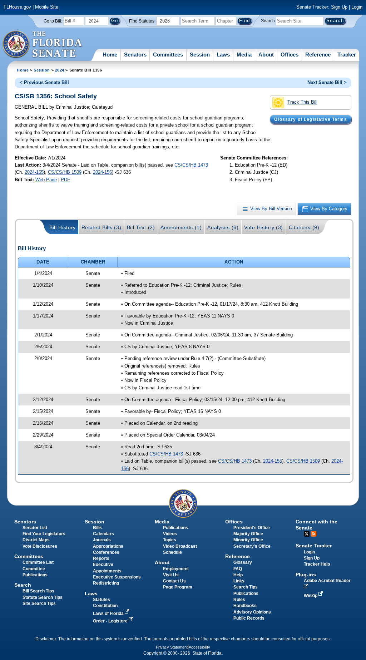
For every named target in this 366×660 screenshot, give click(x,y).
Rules (239, 599)
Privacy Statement (172, 647)
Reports (101, 558)
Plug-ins (306, 574)
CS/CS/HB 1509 (64, 172)
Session (200, 54)
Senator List (35, 528)
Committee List (38, 562)
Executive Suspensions (117, 577)
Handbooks (245, 606)
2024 (59, 70)
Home (110, 54)
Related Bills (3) (101, 227)
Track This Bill (302, 102)
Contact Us (174, 581)
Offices (289, 54)
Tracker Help (317, 564)
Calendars (103, 534)
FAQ (237, 569)
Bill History (62, 227)
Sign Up (339, 7)
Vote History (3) (263, 227)
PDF (65, 179)
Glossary (242, 562)
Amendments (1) (181, 227)
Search (268, 21)
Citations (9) (304, 227)
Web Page (46, 179)
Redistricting (106, 583)
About (266, 54)
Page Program (177, 587)
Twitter (307, 534)
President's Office (251, 528)
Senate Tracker (314, 545)
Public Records (248, 618)
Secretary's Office (252, 546)
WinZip (311, 595)
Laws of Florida (109, 613)
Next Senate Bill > (327, 82)
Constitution (105, 606)
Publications (175, 528)
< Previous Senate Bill (44, 82)
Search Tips (245, 587)
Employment (176, 569)
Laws (223, 54)
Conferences (106, 552)
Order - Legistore (111, 621)
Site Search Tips (39, 603)
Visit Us (171, 575)
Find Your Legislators (44, 534)
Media (244, 54)
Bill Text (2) (141, 227)
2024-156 (102, 172)
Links (238, 581)
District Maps (36, 540)
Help (238, 575)
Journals (102, 540)
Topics (169, 540)
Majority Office (248, 534)
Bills (97, 528)
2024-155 (34, 172)
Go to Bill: (53, 21)
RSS (313, 534)
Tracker (346, 54)
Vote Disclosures (40, 546)
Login (356, 7)
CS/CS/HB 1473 (191, 165)
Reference (318, 54)
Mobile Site (46, 7)
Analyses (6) (222, 227)
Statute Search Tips (43, 597)
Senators (135, 54)
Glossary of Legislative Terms (310, 119)
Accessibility (199, 647)
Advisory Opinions (252, 612)
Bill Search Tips (38, 591)
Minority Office (248, 540)
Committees (168, 54)
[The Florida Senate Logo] (43, 45)
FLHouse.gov (17, 7)
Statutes (101, 599)
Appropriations (108, 546)
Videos (170, 534)
